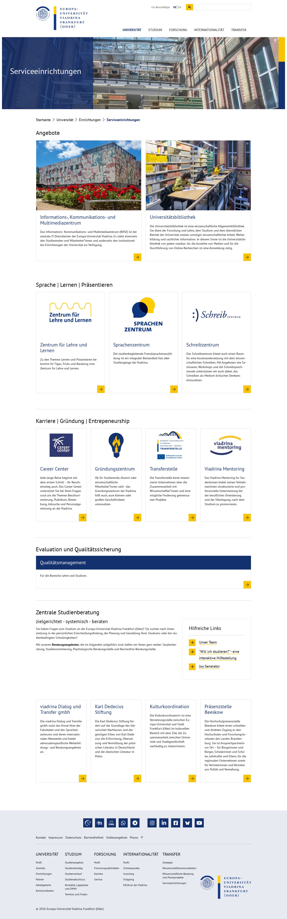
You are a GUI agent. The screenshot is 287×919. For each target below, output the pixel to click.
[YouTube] (199, 822)
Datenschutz (73, 837)
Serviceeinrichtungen (174, 883)
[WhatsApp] (123, 822)
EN (179, 7)
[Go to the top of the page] (142, 837)
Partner (40, 879)
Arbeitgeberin (43, 885)
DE (174, 7)
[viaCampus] (87, 822)
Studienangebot (74, 862)
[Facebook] (175, 822)
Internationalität (209, 30)
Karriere (98, 873)
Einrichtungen (90, 119)
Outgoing (128, 879)
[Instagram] (152, 822)
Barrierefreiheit (93, 837)
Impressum (55, 837)
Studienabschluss (75, 879)
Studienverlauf (73, 873)
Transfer (238, 30)
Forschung (178, 30)
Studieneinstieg (74, 868)
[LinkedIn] (163, 822)
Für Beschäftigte (160, 7)
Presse (134, 837)
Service (98, 879)
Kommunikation (45, 890)
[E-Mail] (111, 822)
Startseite (43, 119)
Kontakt (41, 837)
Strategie (167, 862)
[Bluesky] (187, 822)
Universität (132, 30)
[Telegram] (135, 822)
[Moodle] (99, 822)
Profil (39, 862)
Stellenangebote (116, 837)
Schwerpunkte (131, 868)
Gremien (40, 868)
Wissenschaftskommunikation (179, 868)
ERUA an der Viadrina (135, 885)
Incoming (128, 873)
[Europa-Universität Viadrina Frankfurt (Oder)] (62, 18)
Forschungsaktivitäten (106, 868)
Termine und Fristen (76, 894)
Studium (155, 30)
